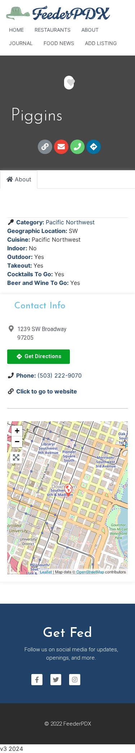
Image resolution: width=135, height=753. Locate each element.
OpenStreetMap (90, 571)
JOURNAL (21, 43)
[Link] (45, 147)
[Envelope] (61, 147)
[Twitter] (56, 679)
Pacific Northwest (70, 222)
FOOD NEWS (59, 43)
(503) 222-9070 (59, 375)
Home (16, 30)
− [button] (17, 441)
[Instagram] (74, 679)
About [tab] (23, 179)
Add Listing (101, 43)
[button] (38, 356)
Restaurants (53, 30)
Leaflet (46, 571)
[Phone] (77, 147)
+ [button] (17, 430)
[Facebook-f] (36, 679)
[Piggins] (68, 490)
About (90, 30)
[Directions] (93, 147)
